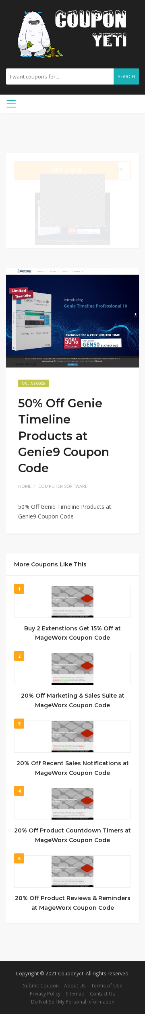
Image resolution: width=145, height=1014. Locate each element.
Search (126, 76)
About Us (75, 985)
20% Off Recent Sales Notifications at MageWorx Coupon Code (73, 768)
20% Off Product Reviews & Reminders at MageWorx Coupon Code (72, 902)
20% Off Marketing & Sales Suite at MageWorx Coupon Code (72, 700)
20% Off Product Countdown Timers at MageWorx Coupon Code (72, 835)
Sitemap (75, 993)
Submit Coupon (41, 985)
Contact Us (102, 993)
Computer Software (62, 486)
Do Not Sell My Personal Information (72, 1001)
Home (24, 486)
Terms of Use (106, 985)
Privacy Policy (45, 993)
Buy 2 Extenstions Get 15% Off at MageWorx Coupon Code (72, 633)
